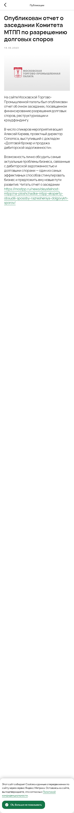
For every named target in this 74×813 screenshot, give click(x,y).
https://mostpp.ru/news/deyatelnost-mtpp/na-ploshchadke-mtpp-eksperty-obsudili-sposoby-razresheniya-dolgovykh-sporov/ (36, 196)
